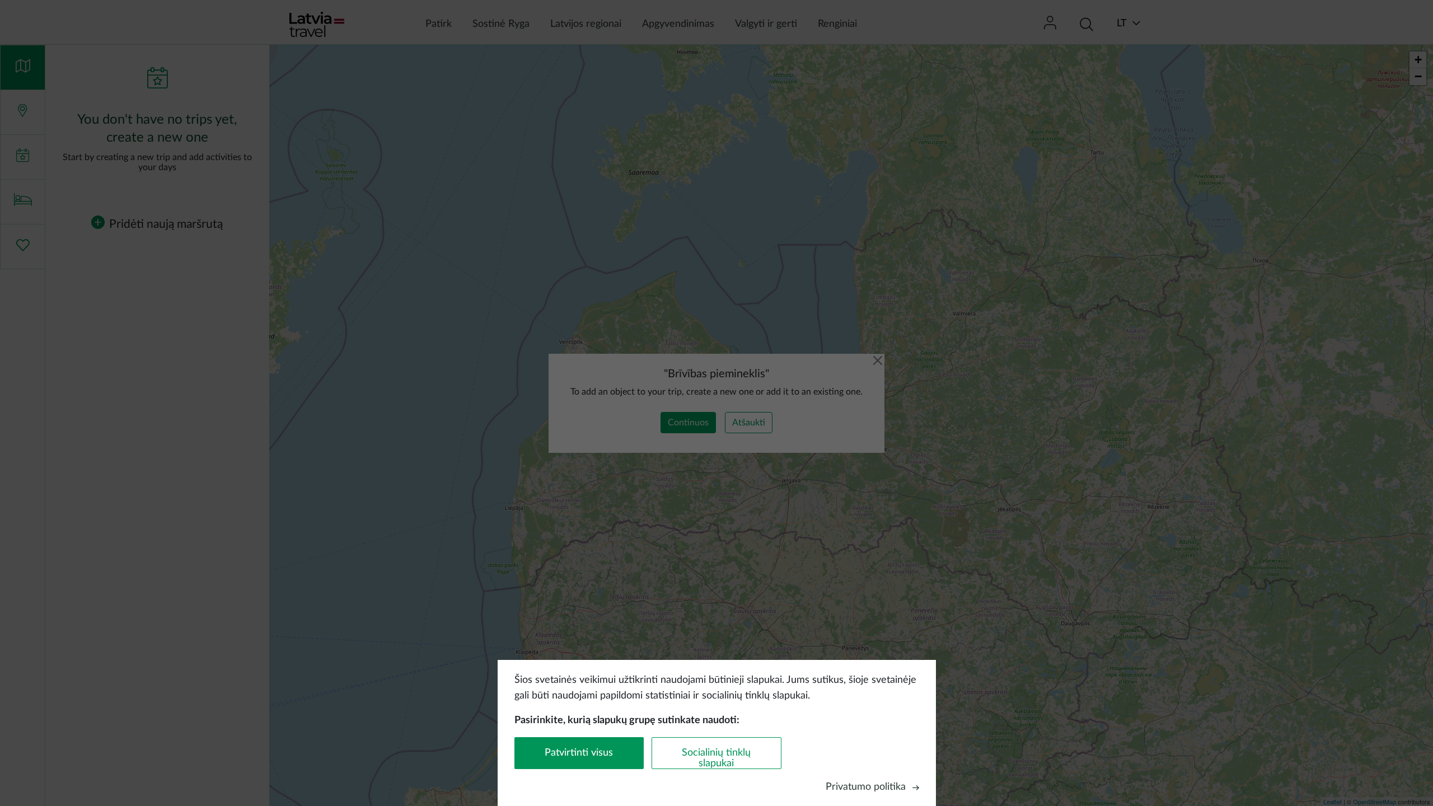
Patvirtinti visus (579, 753)
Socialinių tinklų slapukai (716, 758)
